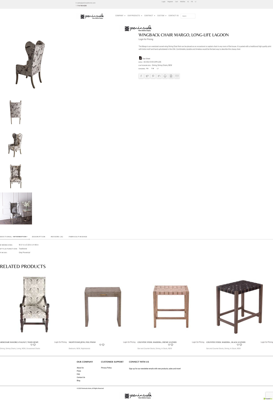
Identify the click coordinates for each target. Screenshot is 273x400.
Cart (176, 1)
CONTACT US (173, 16)
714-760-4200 (82, 5)
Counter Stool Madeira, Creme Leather (157, 342)
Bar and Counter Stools (146, 348)
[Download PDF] (171, 76)
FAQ (78, 374)
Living (19, 348)
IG (188, 1)
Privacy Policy (106, 368)
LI (195, 1)
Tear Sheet (146, 59)
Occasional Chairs (33, 348)
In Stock (164, 348)
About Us (80, 368)
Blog (78, 381)
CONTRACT (148, 16)
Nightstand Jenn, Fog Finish (82, 342)
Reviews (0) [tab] (57, 236)
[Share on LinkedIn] (159, 76)
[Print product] (165, 76)
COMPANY (119, 16)
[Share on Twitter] (147, 76)
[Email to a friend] (177, 76)
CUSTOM (160, 16)
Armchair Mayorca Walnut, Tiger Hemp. (19, 342)
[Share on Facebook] (141, 76)
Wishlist (182, 1)
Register (170, 1)
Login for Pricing (146, 39)
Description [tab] (38, 236)
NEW (170, 65)
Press (79, 371)
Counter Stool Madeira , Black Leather (225, 342)
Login (163, 1)
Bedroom (72, 348)
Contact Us (81, 377)
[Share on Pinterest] (153, 76)
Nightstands (85, 348)
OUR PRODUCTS (134, 16)
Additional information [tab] (13, 236)
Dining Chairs (163, 65)
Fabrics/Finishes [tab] (78, 236)
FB (192, 1)
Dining (154, 65)
